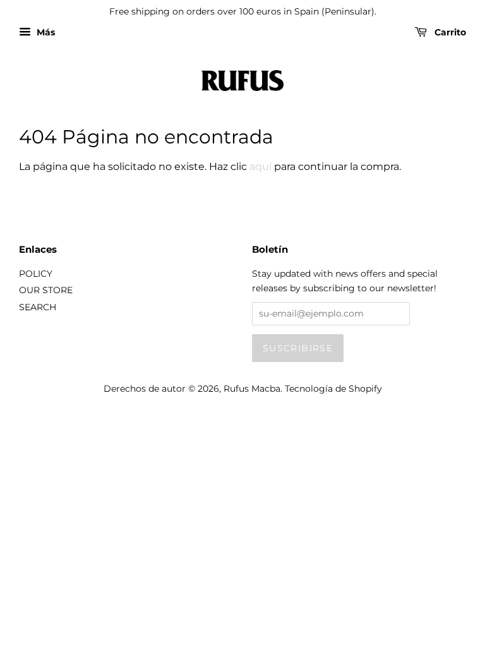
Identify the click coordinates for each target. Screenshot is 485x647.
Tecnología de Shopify (333, 389)
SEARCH (37, 307)
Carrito (449, 32)
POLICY (35, 274)
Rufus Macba (252, 389)
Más (44, 32)
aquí (260, 166)
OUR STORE (46, 290)
